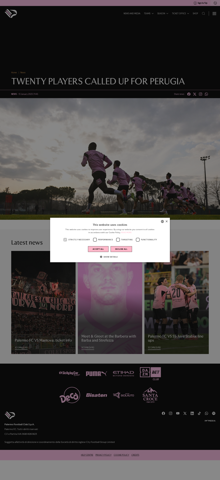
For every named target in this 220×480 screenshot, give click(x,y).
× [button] (166, 221)
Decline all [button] (121, 249)
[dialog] (110, 240)
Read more (126, 232)
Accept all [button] (98, 249)
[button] (110, 256)
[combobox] (162, 221)
